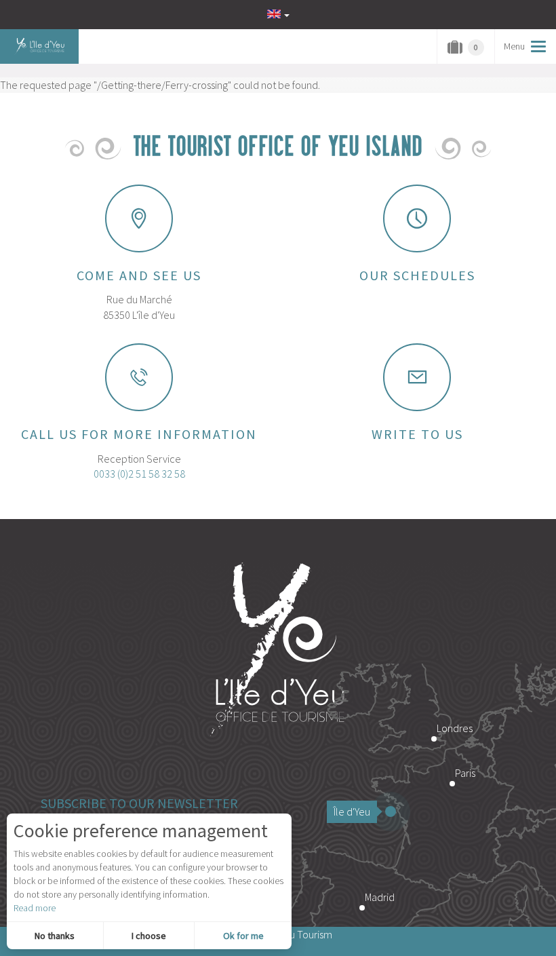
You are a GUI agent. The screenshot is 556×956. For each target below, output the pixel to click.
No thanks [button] (55, 936)
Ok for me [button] (243, 936)
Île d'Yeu (352, 811)
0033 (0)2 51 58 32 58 (139, 473)
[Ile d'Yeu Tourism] (278, 650)
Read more (35, 908)
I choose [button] (149, 936)
